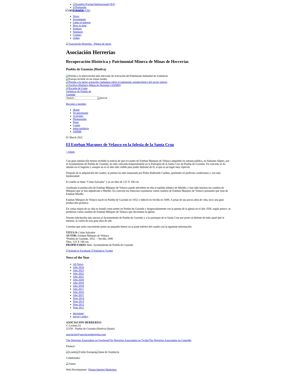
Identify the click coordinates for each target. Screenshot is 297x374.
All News (78, 264)
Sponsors (78, 31)
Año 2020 (78, 279)
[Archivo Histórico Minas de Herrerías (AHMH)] (93, 85)
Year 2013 (78, 301)
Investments (79, 19)
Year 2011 (78, 307)
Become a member (76, 104)
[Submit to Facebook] (78, 250)
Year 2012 (78, 304)
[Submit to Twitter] (102, 250)
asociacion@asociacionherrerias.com (86, 334)
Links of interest (81, 22)
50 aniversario (80, 112)
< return (70, 151)
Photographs (79, 119)
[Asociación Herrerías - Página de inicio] (88, 43)
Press (76, 122)
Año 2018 (78, 285)
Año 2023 (78, 270)
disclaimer (78, 313)
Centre (76, 125)
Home (76, 109)
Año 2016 (78, 292)
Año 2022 (78, 273)
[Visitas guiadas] (74, 10)
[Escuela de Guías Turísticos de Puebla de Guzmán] (80, 94)
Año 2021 (78, 276)
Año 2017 (78, 289)
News (76, 16)
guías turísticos (81, 128)
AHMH (77, 131)
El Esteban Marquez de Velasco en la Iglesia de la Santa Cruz (120, 144)
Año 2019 (78, 282)
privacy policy (80, 316)
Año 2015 (78, 295)
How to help (79, 25)
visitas (76, 38)
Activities (78, 116)
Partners (77, 28)
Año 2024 (78, 267)
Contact (77, 34)
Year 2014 (78, 298)
